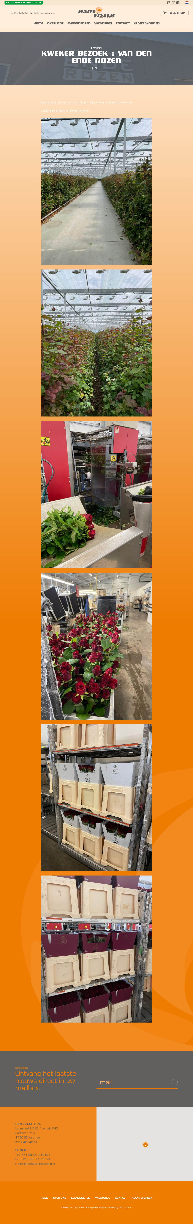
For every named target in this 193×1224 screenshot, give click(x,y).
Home (38, 23)
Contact (123, 23)
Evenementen (78, 23)
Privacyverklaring (93, 1207)
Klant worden (147, 23)
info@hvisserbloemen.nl (42, 13)
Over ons (55, 23)
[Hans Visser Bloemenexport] (96, 12)
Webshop (176, 12)
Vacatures (103, 23)
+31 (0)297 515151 (16, 13)
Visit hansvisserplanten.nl (23, 3)
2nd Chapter (125, 1207)
